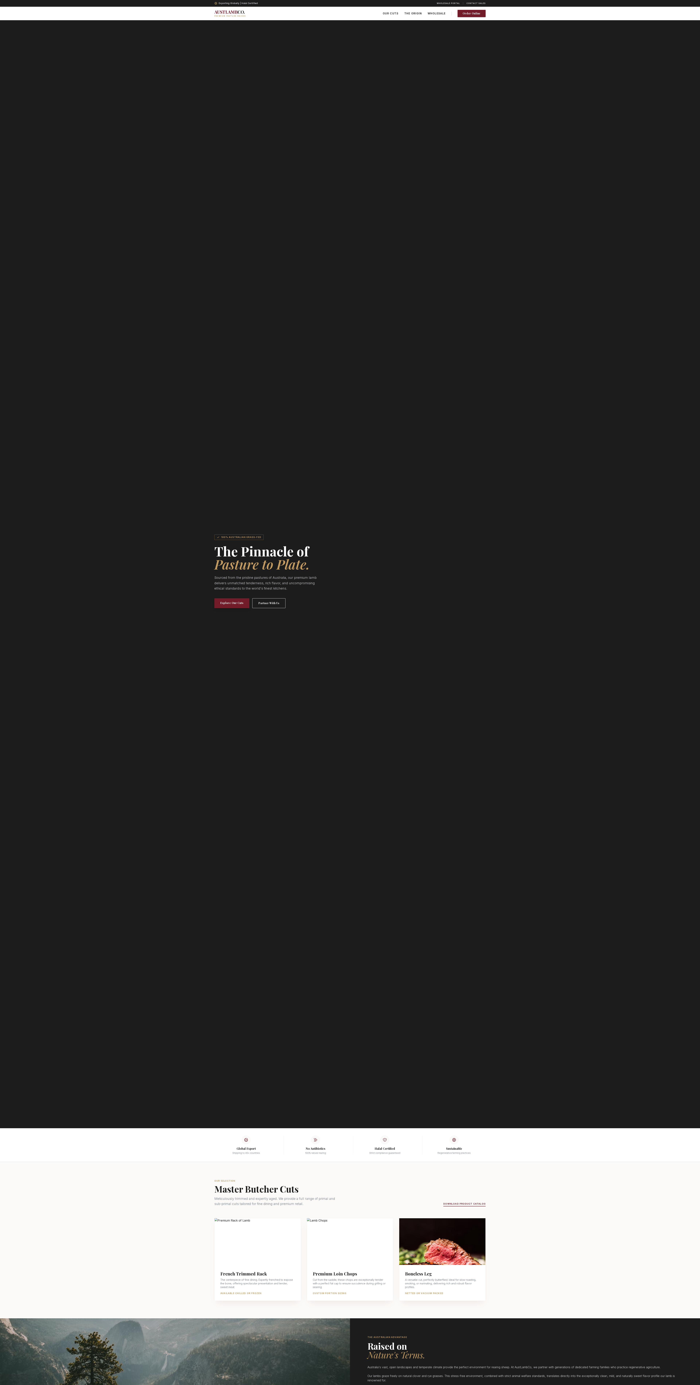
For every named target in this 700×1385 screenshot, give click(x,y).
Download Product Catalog (464, 1203)
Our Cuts (390, 13)
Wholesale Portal (448, 3)
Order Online (472, 13)
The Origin (413, 13)
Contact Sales (476, 3)
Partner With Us (268, 603)
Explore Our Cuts (232, 603)
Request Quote (258, 1257)
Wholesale (437, 13)
